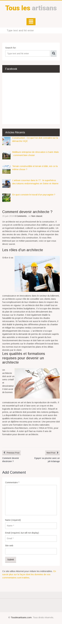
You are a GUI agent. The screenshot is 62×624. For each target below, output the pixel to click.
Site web (9, 545)
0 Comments (21, 216)
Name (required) (13, 520)
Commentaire (12, 482)
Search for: (10, 47)
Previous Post (13, 453)
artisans (31, 8)
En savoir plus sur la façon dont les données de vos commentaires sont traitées (29, 574)
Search (54, 53)
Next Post (51, 453)
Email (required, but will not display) (22, 533)
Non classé (36, 216)
